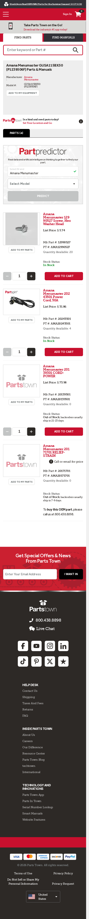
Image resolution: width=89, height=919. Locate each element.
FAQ (25, 715)
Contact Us (29, 690)
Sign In (67, 14)
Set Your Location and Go (37, 123)
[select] (43, 896)
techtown (28, 765)
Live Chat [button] (45, 628)
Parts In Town (31, 801)
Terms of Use (23, 873)
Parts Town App (33, 794)
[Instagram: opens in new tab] (50, 646)
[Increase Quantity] (31, 276)
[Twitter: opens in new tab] (50, 661)
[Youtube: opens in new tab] (36, 646)
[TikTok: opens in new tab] (23, 661)
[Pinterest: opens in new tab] (36, 661)
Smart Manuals (32, 813)
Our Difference (32, 747)
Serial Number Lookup (37, 807)
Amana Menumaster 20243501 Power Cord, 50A (56, 295)
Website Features (33, 819)
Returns (27, 709)
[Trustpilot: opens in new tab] (63, 661)
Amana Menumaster (31, 78)
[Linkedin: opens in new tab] (63, 646)
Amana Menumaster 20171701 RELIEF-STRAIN (56, 451)
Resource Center (33, 753)
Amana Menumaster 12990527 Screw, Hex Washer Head (57, 219)
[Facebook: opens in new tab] (23, 646)
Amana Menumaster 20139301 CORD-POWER (56, 371)
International (31, 772)
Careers (27, 741)
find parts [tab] (22, 37)
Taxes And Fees (32, 703)
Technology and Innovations (36, 787)
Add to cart (64, 276)
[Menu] (6, 14)
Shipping (28, 697)
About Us (28, 734)
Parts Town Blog (33, 759)
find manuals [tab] (63, 37)
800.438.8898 (48, 620)
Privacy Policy (63, 873)
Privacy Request (63, 883)
